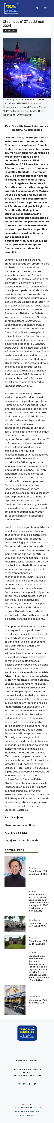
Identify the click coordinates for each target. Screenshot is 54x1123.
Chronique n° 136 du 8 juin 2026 (37, 1001)
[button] (37, 8)
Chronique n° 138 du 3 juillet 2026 (37, 925)
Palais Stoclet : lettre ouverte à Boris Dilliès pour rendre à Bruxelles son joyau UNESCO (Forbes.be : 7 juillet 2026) (38, 902)
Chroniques (10, 31)
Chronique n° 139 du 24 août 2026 (37, 872)
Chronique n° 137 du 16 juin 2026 (37, 942)
